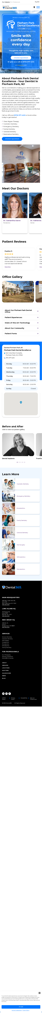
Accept (21, 1007)
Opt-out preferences (17, 1010)
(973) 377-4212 (28, 62)
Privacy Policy (25, 1010)
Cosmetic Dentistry (23, 484)
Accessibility (24, 698)
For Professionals (15, 2)
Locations (5, 667)
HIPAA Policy (4, 698)
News (4, 675)
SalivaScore (6, 673)
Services (5, 665)
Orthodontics (21, 557)
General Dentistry (22, 532)
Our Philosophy (6, 654)
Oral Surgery (21, 545)
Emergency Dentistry (23, 496)
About (4, 662)
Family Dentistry (22, 520)
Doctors (5, 670)
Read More (8, 266)
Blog (4, 678)
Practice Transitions (7, 656)
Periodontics (21, 569)
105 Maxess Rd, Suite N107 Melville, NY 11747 (7, 613)
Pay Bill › (37, 1)
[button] (39, 993)
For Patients (6, 2)
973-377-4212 (10, 358)
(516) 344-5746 (5, 604)
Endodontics (21, 508)
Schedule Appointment (21, 57)
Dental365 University (7, 658)
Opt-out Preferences (33, 698)
